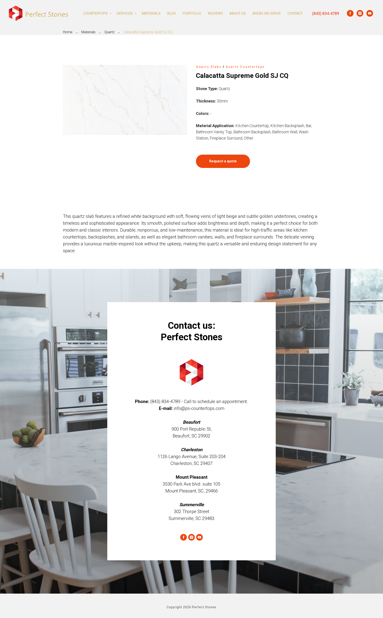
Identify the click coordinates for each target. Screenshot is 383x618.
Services (125, 13)
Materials (151, 13)
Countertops (96, 13)
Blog (171, 13)
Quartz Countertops (245, 67)
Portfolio (191, 13)
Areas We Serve (266, 13)
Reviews (215, 13)
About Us (237, 13)
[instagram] (360, 13)
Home (67, 32)
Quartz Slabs (208, 67)
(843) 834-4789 (325, 13)
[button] (223, 161)
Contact (295, 13)
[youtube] (369, 13)
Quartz (109, 32)
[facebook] (350, 13)
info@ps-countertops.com (199, 408)
